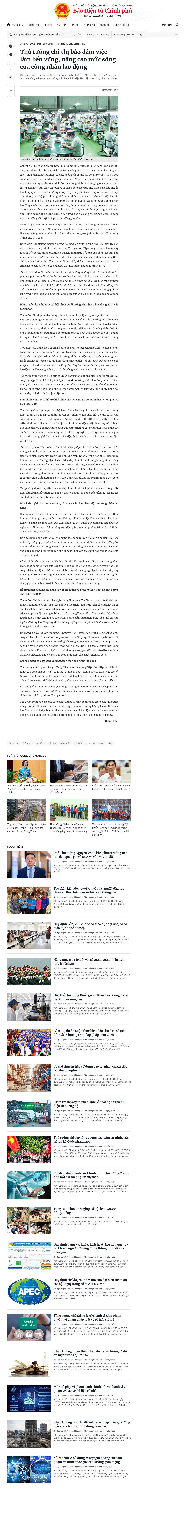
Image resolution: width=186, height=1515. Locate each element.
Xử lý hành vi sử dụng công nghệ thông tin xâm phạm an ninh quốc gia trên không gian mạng (88, 1460)
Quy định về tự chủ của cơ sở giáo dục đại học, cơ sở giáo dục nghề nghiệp (90, 926)
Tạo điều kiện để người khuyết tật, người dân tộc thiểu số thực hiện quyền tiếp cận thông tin (89, 890)
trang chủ (17, 25)
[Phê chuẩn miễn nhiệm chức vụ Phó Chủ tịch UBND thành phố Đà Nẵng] (111, 771)
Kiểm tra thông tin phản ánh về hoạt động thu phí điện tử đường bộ (90, 1104)
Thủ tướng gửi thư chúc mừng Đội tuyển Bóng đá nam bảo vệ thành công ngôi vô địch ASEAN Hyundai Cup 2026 (110, 829)
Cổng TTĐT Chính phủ (99, 34)
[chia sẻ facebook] (11, 46)
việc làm (52, 743)
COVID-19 (90, 743)
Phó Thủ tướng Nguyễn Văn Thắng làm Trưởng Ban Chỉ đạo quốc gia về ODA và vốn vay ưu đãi (91, 855)
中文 (119, 16)
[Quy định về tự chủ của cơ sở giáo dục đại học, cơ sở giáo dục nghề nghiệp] (29, 935)
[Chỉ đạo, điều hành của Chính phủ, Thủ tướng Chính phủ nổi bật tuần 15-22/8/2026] (29, 1185)
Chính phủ (13, 743)
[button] (75, 34)
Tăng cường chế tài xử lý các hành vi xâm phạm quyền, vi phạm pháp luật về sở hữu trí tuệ (87, 1317)
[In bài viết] (11, 77)
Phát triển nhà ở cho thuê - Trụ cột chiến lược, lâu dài (40, 34)
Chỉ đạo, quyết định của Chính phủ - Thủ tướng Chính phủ (52, 44)
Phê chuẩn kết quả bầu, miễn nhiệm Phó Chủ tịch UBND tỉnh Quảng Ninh (26, 789)
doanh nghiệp (105, 743)
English (110, 16)
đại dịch (78, 743)
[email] (141, 34)
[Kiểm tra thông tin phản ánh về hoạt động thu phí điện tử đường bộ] (29, 1113)
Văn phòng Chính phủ (125, 34)
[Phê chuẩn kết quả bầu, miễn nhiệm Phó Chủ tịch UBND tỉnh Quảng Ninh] (26, 771)
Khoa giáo (89, 25)
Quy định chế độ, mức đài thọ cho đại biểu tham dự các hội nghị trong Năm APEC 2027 (90, 1282)
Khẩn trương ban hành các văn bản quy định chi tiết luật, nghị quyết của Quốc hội (68, 789)
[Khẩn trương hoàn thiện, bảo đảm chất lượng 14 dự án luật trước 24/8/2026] (29, 1363)
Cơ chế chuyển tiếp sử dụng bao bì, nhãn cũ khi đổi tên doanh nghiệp (90, 1068)
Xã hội (74, 25)
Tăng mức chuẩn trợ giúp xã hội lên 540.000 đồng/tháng (86, 1211)
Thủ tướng (27, 743)
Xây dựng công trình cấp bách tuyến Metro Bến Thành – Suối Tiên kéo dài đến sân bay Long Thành (26, 828)
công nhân (65, 743)
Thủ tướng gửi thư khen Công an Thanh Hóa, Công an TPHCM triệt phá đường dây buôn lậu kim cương (68, 828)
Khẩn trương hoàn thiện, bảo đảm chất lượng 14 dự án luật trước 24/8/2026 (90, 1353)
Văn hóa (61, 25)
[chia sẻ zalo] (11, 54)
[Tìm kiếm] (177, 25)
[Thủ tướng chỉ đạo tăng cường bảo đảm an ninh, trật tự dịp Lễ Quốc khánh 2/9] (29, 1149)
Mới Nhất (167, 25)
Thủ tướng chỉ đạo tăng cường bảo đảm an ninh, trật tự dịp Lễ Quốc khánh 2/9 (91, 1139)
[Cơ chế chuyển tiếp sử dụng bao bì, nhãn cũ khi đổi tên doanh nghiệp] (29, 1078)
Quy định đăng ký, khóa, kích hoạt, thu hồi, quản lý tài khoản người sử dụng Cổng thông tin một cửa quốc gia (91, 1248)
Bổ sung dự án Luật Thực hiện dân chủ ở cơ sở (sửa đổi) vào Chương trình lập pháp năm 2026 (90, 1033)
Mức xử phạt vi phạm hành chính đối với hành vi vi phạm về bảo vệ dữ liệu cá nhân (90, 1389)
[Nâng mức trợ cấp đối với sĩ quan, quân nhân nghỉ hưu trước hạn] (29, 971)
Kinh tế (48, 25)
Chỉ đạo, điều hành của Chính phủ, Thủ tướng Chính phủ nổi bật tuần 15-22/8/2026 (91, 1175)
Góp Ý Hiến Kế (122, 25)
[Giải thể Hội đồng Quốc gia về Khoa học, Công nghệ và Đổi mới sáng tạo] (29, 1007)
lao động (40, 743)
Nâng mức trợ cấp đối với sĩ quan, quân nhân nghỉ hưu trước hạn (89, 961)
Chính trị (34, 25)
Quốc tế (104, 25)
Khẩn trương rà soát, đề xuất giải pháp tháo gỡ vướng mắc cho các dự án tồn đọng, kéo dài (92, 1424)
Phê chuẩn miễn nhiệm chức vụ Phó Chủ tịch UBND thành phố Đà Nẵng (111, 787)
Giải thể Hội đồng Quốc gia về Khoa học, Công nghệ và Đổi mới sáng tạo (91, 997)
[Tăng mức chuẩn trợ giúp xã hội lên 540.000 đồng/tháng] (29, 1220)
